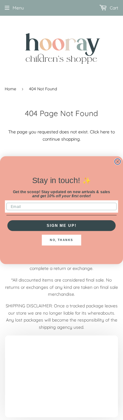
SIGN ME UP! (61, 225)
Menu (18, 8)
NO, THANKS (61, 240)
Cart (113, 8)
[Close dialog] (117, 162)
